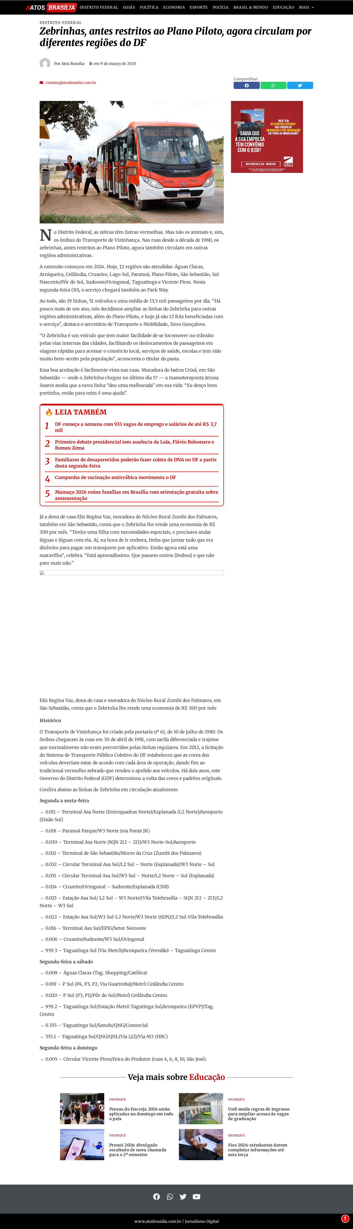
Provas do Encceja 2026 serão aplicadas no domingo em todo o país (141, 1114)
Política (149, 7)
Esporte (199, 7)
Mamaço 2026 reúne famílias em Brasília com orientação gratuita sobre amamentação (136, 495)
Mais (304, 7)
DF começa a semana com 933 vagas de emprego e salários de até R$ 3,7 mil (136, 427)
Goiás (129, 7)
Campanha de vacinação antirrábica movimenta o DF (115, 477)
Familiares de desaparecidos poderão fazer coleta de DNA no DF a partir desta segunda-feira (136, 463)
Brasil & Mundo (250, 7)
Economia (174, 7)
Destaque (117, 1099)
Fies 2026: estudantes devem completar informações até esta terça (257, 1150)
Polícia (221, 7)
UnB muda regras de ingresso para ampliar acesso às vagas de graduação (259, 1114)
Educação (283, 7)
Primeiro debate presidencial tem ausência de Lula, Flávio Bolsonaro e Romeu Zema (134, 445)
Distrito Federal (99, 7)
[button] (68, 82)
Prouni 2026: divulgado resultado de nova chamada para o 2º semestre (137, 1150)
